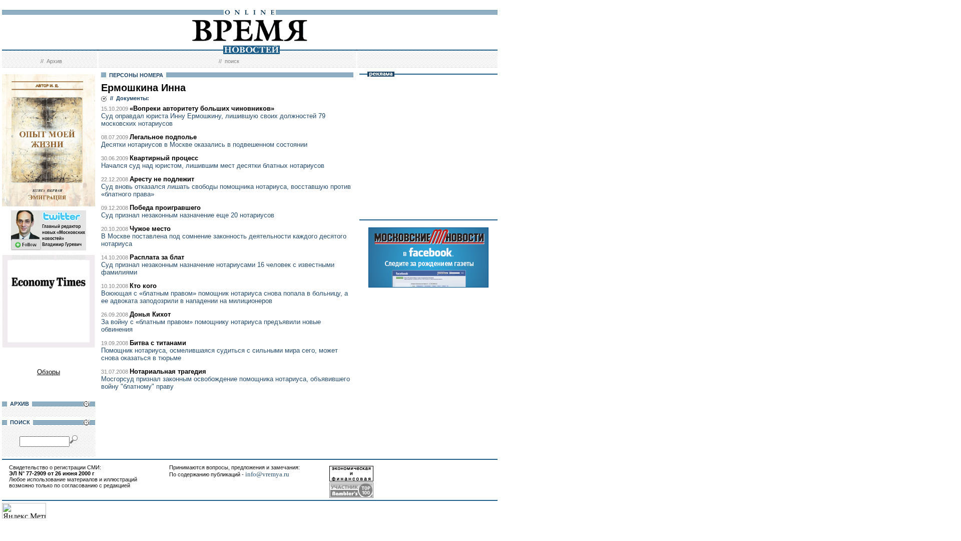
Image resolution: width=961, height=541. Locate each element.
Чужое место (150, 228)
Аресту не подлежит (162, 179)
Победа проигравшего (165, 207)
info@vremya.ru (267, 474)
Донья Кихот (150, 314)
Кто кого (143, 286)
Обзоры (48, 372)
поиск (232, 61)
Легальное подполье (163, 137)
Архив (54, 61)
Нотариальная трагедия (168, 371)
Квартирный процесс (164, 158)
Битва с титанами (158, 343)
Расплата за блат (157, 257)
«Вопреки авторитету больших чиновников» (202, 108)
